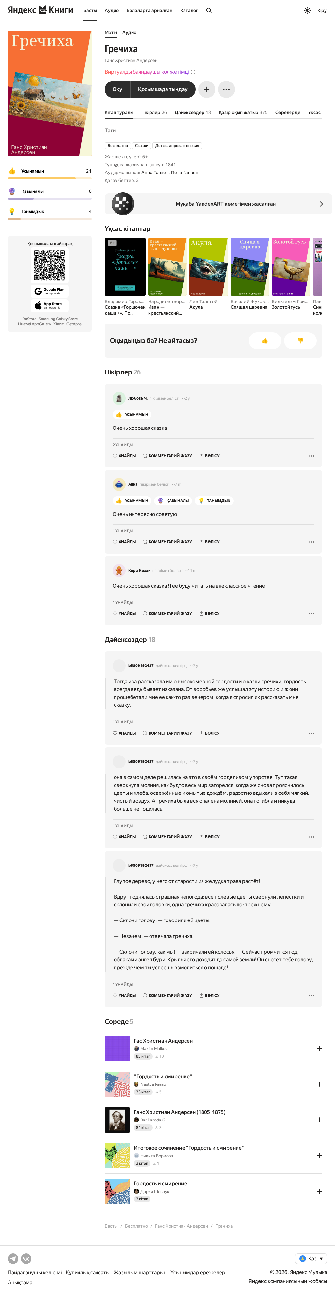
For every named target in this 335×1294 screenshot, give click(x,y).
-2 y (187, 398)
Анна (133, 484)
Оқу (117, 89)
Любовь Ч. (138, 398)
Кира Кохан (139, 570)
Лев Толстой (203, 301)
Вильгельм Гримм (291, 301)
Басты (90, 10)
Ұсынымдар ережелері (198, 1272)
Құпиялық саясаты (88, 1272)
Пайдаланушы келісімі (35, 1272)
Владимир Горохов (125, 301)
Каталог (189, 10)
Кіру (322, 10)
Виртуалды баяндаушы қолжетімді (147, 72)
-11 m (191, 570)
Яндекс (257, 1281)
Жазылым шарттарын (140, 1272)
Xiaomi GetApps (67, 324)
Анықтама (20, 1282)
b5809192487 (141, 666)
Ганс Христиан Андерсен (131, 60)
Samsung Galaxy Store (58, 319)
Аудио (112, 10)
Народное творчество (172, 301)
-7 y (195, 666)
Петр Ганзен (185, 172)
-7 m (178, 484)
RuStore (29, 319)
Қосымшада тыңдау (163, 89)
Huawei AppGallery (34, 324)
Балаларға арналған (149, 10)
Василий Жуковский (253, 301)
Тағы (110, 130)
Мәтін (111, 32)
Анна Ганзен (155, 172)
